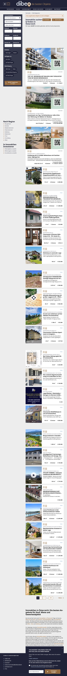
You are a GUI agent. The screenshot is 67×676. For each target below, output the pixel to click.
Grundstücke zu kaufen (11, 153)
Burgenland (8, 124)
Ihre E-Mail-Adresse (32, 669)
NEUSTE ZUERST (58, 19)
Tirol (6, 136)
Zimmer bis (16, 42)
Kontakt (7, 662)
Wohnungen (10, 9)
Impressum (8, 660)
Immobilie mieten (41, 636)
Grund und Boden (38, 9)
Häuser (18, 9)
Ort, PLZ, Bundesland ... (9, 15)
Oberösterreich (9, 130)
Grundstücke (57, 619)
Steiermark (7, 134)
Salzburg (7, 132)
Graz (32, 624)
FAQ (6, 669)
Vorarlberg (7, 138)
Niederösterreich (9, 128)
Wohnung (28, 619)
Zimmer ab (7, 42)
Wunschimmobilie (59, 643)
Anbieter (7, 50)
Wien (6, 140)
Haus (34, 619)
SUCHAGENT (46, 19)
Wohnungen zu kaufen (10, 151)
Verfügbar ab (8, 56)
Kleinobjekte (48, 9)
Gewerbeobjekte (26, 9)
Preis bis (15, 28)
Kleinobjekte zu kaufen (10, 149)
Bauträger (57, 9)
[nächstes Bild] (40, 175)
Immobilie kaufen (42, 627)
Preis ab (7, 28)
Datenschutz (8, 667)
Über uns (7, 658)
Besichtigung (8, 66)
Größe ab (7, 35)
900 (51, 598)
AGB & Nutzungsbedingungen (13, 664)
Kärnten (7, 126)
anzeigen (13, 83)
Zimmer (40, 619)
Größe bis (15, 35)
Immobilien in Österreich (46, 618)
